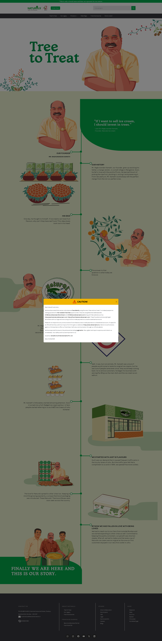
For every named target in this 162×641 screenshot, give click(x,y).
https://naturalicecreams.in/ (91, 325)
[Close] (116, 301)
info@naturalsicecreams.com (76, 315)
